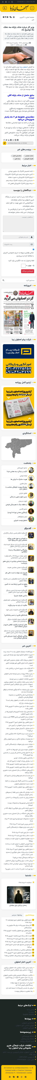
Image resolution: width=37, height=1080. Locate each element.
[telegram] (5, 2)
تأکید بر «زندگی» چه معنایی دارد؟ (17, 471)
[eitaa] (12, 2)
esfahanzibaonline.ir (22, 1068)
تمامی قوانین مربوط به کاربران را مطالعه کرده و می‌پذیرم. (18, 254)
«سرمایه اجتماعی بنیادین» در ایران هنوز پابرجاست (15, 562)
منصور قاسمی (23, 509)
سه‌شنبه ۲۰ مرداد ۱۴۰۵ (25, 882)
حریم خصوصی (13, 252)
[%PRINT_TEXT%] (14, 17)
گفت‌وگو (27, 528)
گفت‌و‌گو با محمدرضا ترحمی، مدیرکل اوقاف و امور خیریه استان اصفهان (16, 591)
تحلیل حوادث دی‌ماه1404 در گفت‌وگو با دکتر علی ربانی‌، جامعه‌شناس (16, 557)
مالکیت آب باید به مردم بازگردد (17, 605)
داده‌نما (28, 875)
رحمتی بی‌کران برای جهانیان (18, 905)
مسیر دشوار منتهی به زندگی (18, 497)
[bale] (14, 1077)
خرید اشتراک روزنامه (27, 1041)
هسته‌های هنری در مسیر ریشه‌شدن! (15, 615)
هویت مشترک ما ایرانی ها (19, 479)
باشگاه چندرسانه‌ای (27, 1039)
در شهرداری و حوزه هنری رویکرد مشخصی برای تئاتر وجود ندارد (17, 539)
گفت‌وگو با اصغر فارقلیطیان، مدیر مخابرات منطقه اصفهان (15, 580)
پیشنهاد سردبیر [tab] (17, 915)
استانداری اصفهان (28, 1023)
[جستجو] (3, 280)
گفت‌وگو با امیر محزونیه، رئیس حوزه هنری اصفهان (16, 611)
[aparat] (2, 2)
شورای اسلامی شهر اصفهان (25, 1025)
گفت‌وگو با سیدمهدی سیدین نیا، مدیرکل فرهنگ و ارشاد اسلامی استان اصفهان (15, 632)
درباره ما (31, 1012)
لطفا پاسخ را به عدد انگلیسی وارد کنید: (21, 260)
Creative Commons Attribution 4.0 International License (19, 1071)
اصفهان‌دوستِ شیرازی (20, 520)
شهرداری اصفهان (28, 1028)
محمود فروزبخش (22, 468)
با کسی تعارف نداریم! (20, 596)
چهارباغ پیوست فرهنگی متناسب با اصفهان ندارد (16, 488)
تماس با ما (30, 1009)
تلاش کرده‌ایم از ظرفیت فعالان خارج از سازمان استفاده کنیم (15, 626)
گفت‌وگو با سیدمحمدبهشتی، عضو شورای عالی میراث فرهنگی (15, 601)
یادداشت (27, 463)
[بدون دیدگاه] (11, 17)
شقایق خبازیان (23, 493)
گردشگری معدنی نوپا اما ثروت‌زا (17, 512)
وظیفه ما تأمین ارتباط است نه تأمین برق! (16, 585)
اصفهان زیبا (24, 67)
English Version (28, 1014)
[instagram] (9, 2)
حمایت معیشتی (29, 156)
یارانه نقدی (17, 159)
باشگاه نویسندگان (28, 1036)
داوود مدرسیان (23, 501)
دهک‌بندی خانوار (17, 156)
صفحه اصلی (30, 17)
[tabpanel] (18, 938)
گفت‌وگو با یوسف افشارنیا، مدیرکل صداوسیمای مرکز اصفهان (17, 620)
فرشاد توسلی (23, 476)
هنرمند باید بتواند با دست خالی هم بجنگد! (16, 574)
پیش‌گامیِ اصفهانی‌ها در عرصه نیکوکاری (17, 551)
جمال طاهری (23, 483)
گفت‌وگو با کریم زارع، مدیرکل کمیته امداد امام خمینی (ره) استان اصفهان (15, 545)
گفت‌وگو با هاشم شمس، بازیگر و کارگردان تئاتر (15, 534)
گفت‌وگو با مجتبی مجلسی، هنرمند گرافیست (17, 568)
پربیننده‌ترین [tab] (29, 915)
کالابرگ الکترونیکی (28, 159)
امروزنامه (27, 285)
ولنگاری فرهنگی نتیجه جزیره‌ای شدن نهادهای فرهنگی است (15, 637)
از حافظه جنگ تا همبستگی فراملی (16, 505)
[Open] (32, 8)
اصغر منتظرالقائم (22, 517)
